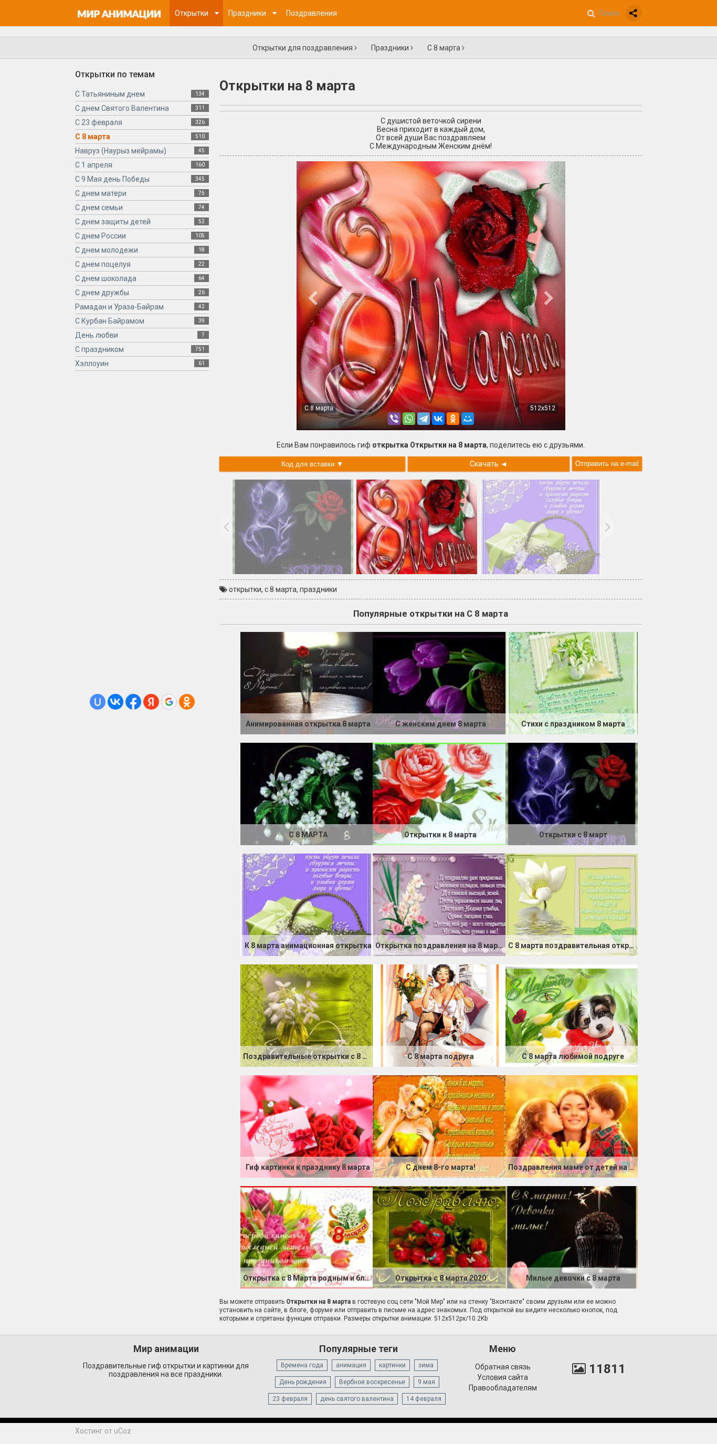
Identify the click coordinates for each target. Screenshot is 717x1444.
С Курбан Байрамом (109, 321)
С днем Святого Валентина (122, 108)
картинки (392, 1365)
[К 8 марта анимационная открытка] (306, 904)
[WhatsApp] (409, 418)
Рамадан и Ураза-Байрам (119, 307)
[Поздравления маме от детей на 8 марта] (571, 1125)
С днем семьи (99, 207)
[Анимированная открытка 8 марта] (306, 682)
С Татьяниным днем (110, 94)
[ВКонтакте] (438, 418)
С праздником (99, 349)
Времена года (302, 1365)
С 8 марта (444, 48)
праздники (318, 589)
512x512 (542, 408)
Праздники (390, 48)
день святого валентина (357, 1399)
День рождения (302, 1382)
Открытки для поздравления (303, 48)
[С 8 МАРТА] (306, 793)
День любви (96, 335)
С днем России (100, 236)
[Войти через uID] (98, 702)
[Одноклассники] (453, 418)
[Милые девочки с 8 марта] (571, 1236)
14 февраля (423, 1399)
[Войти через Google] (169, 702)
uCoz (122, 1431)
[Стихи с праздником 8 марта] (571, 682)
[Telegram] (423, 418)
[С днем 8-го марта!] (439, 1125)
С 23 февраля (98, 122)
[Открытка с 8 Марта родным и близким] (306, 1236)
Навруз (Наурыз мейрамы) (120, 151)
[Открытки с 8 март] (571, 793)
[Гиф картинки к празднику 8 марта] (306, 1125)
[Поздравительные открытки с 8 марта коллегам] (306, 1015)
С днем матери (100, 193)
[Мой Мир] (467, 418)
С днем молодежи (106, 250)
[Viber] (394, 418)
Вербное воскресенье (372, 1382)
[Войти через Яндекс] (151, 702)
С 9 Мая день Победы (112, 179)
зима (426, 1365)
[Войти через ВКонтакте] (115, 702)
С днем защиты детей (113, 221)
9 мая (426, 1382)
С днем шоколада (105, 278)
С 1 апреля (93, 165)
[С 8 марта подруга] (439, 1015)
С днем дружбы (102, 292)
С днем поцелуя (103, 264)
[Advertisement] (142, 536)
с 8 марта (281, 589)
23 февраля (290, 1399)
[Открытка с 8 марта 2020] (439, 1236)
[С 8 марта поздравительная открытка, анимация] (571, 904)
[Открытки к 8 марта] (439, 793)
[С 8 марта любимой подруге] (571, 1015)
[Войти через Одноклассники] (187, 702)
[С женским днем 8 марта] (439, 682)
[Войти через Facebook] (133, 702)
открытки (245, 589)
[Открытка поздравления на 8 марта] (439, 904)
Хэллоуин (92, 363)
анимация (351, 1365)
